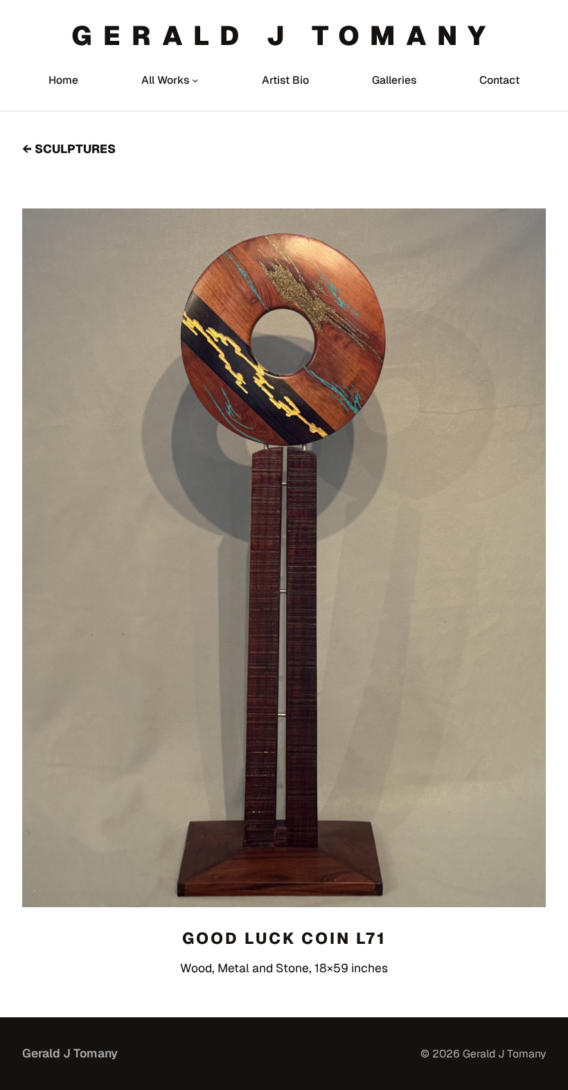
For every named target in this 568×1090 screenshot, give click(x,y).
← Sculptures (69, 149)
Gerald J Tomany (284, 35)
